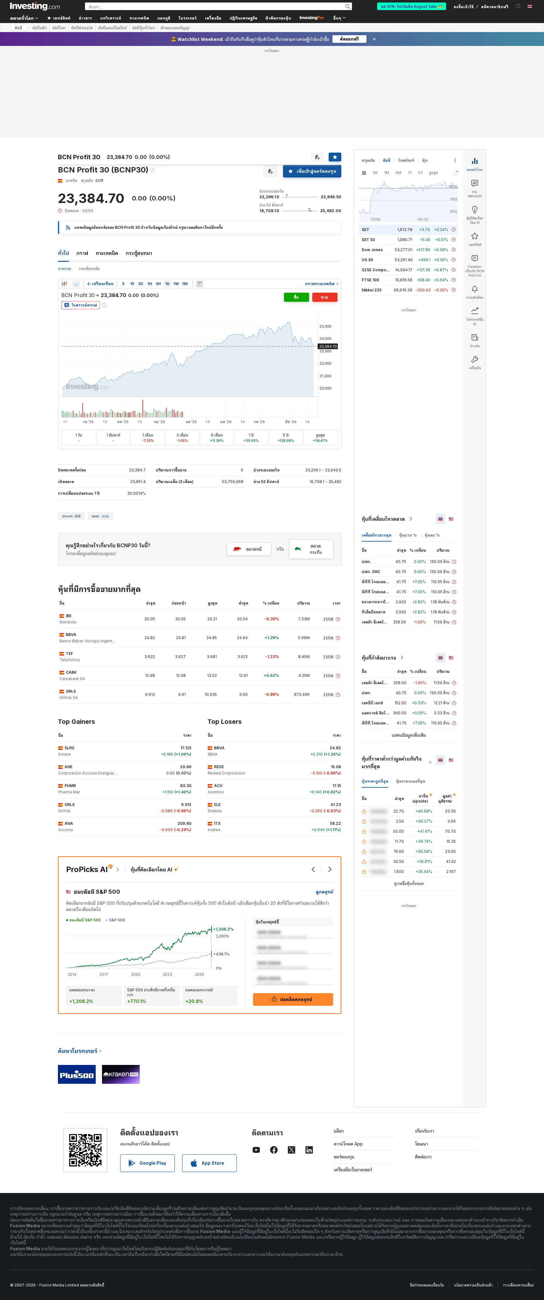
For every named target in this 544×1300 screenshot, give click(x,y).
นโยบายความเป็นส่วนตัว (473, 1194)
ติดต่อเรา (423, 1065)
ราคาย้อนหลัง (89, 177)
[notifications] (518, 6)
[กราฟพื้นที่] (76, 192)
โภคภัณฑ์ (406, 69)
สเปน (105, 425)
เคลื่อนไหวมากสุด (376, 444)
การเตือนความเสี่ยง (518, 1194)
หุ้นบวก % (408, 444)
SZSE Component (378, 179)
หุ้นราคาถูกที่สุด (375, 690)
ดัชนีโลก (59, 27)
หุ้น (425, 69)
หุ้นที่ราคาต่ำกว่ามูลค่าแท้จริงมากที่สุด (392, 671)
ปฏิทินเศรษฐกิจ (243, 18)
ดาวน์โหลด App (348, 1052)
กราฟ (82, 162)
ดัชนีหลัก (39, 27)
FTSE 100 (370, 189)
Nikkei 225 (372, 199)
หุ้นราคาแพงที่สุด (410, 690)
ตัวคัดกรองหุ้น (278, 18)
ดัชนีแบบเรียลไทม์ (112, 27)
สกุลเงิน (368, 69)
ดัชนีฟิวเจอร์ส (82, 27)
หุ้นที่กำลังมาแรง (379, 567)
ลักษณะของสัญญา (175, 27)
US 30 (367, 168)
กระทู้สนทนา (139, 162)
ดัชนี (18, 28)
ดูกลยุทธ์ (324, 800)
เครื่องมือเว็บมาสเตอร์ (353, 1078)
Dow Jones (372, 158)
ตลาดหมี (254, 458)
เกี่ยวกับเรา (424, 1040)
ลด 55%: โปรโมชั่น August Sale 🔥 (411, 6)
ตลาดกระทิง (316, 458)
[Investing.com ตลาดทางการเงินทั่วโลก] (35, 6)
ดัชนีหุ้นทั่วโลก (143, 27)
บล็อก (339, 1040)
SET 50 (368, 148)
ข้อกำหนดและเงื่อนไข (427, 1194)
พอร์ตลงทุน (344, 1065)
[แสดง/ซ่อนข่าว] (199, 192)
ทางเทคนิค (107, 162)
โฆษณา (421, 1052)
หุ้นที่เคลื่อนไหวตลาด (383, 428)
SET (365, 138)
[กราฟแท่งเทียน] (64, 192)
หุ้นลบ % (432, 444)
